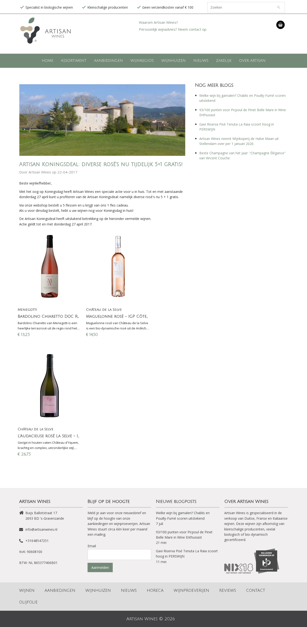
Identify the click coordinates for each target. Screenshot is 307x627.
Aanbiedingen (108, 61)
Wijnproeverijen (191, 590)
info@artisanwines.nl (41, 529)
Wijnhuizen (173, 61)
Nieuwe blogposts (176, 501)
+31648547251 (37, 540)
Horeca (155, 590)
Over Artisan (252, 61)
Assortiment (73, 61)
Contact (255, 590)
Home (47, 61)
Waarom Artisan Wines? (158, 22)
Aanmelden (100, 567)
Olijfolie (28, 602)
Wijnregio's (142, 61)
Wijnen (27, 590)
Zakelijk (223, 61)
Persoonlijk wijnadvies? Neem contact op (173, 29)
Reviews (227, 590)
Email (92, 546)
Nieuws (200, 61)
